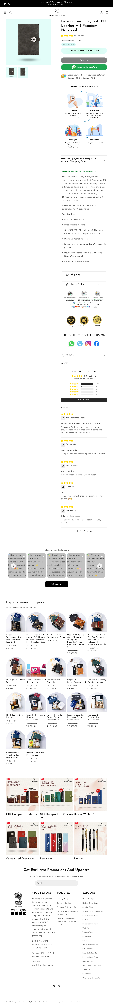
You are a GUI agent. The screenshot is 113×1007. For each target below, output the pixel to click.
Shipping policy (81, 1002)
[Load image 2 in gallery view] (23, 72)
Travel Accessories (90, 944)
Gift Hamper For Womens (56, 814)
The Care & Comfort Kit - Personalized (94, 717)
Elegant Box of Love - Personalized (76, 681)
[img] (67, 414)
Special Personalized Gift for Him (36, 681)
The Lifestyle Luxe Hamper (15, 716)
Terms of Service (64, 903)
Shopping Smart (17, 1002)
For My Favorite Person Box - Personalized (54, 717)
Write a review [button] (84, 400)
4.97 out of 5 (90, 376)
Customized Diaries (18, 858)
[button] (5, 12)
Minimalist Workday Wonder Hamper (97, 681)
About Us (86, 969)
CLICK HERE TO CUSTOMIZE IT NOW (84, 50)
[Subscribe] (75, 883)
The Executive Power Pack (53, 681)
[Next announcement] (76, 3)
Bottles (44, 858)
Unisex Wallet (83, 814)
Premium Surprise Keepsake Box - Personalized (75, 717)
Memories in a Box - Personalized (35, 754)
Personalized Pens (90, 924)
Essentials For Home (91, 953)
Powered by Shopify (30, 1002)
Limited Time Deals (90, 903)
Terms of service (67, 1002)
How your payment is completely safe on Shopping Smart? (69, 921)
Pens (77, 858)
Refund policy (43, 1002)
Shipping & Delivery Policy (68, 907)
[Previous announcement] (36, 3)
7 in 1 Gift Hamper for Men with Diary (56, 636)
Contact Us (86, 974)
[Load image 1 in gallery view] (11, 72)
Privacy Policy (63, 899)
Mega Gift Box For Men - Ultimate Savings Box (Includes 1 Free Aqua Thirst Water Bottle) (76, 641)
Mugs (84, 940)
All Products (87, 961)
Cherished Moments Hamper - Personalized (35, 717)
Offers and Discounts (91, 978)
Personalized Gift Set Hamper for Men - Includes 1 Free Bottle (14, 638)
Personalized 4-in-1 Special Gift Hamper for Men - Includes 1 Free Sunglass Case (36, 638)
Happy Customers (89, 899)
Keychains (86, 936)
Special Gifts (87, 907)
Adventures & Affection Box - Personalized (13, 755)
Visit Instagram (56, 584)
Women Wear (88, 932)
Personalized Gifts (90, 915)
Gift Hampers (87, 949)
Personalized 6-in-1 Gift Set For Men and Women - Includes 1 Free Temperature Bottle (97, 639)
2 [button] (81, 531)
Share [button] (66, 363)
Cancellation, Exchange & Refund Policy (67, 912)
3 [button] (84, 531)
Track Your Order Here (91, 965)
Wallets (85, 928)
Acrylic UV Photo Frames (92, 911)
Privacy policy (55, 1002)
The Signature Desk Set (15, 681)
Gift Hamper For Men (20, 814)
